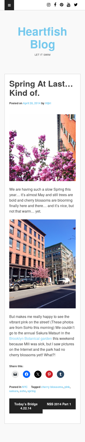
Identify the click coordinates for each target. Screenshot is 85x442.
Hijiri (48, 103)
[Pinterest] (61, 2)
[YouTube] (69, 2)
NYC (25, 387)
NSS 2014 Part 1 (59, 404)
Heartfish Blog (42, 37)
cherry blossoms (52, 387)
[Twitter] (76, 2)
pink (67, 387)
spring (31, 391)
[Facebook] (55, 2)
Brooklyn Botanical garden (30, 338)
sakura (13, 391)
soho (23, 391)
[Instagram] (49, 2)
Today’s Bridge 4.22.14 (26, 406)
